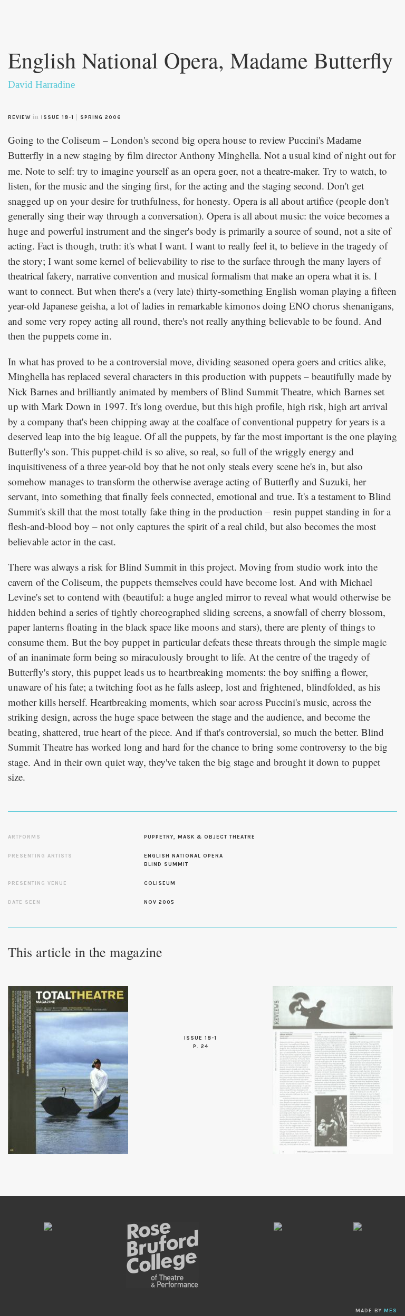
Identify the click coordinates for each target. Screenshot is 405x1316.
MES (390, 1311)
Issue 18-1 (57, 117)
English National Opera (183, 856)
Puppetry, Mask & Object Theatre (199, 837)
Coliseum (160, 883)
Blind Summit (166, 864)
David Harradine (41, 84)
